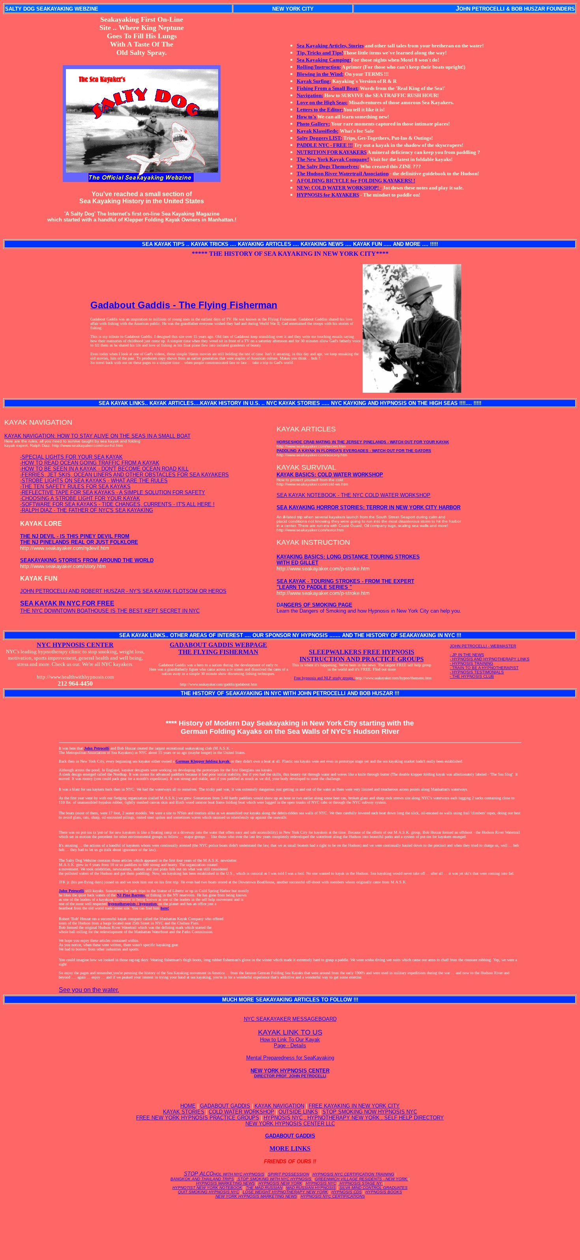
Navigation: (310, 95)
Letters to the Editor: (320, 109)
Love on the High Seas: (322, 102)
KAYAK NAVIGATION (279, 1106)
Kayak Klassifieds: (318, 131)
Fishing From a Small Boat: (328, 88)
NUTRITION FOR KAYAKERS (332, 152)
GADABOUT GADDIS (225, 1106)
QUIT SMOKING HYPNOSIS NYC (208, 1192)
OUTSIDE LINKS (298, 1112)
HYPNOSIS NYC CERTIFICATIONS (333, 1196)
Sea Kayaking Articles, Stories (330, 46)
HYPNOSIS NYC (321, 1183)
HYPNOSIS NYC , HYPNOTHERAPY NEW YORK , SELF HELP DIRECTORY (354, 1118)
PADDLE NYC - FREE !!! (325, 145)
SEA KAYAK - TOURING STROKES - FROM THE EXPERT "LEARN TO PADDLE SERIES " (345, 584)
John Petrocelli (96, 748)
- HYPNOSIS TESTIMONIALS (477, 672)
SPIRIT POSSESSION (288, 1174)
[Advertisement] (290, 1222)
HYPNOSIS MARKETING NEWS (225, 1183)
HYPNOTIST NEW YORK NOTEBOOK (207, 1187)
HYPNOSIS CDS (346, 1192)
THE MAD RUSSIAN (264, 1187)
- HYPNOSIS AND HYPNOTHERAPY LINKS (489, 659)
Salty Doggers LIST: (319, 138)
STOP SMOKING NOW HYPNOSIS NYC (369, 1112)
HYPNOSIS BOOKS (383, 1192)
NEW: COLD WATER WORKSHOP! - (339, 188)
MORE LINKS (290, 1148)
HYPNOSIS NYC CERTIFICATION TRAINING (353, 1174)
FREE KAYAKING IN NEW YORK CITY (354, 1106)
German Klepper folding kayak (203, 761)
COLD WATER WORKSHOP (241, 1112)
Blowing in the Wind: (320, 74)
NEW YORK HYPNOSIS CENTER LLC (290, 1124)
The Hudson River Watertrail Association (343, 173)
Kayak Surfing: (314, 81)
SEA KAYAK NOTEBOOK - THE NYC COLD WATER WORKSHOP (353, 495)
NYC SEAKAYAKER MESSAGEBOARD (290, 1019)
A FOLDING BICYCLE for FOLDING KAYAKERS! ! (356, 181)
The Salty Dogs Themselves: (328, 166)
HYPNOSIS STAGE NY (361, 1183)
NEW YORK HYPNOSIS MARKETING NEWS (256, 1196)
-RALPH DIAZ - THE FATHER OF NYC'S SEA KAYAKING (86, 510)
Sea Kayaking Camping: (324, 60)
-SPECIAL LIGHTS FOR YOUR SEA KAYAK (71, 457)
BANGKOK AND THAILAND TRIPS (202, 1179)
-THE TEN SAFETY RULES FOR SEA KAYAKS (75, 486)
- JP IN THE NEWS (467, 654)
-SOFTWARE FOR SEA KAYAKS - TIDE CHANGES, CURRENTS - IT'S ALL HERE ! (117, 504)
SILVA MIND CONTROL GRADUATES (373, 1187)
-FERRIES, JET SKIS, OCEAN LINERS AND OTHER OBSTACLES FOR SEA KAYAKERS (124, 475)
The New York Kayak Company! (333, 159)
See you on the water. (89, 989)
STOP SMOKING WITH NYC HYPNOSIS (274, 1179)
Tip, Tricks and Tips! (320, 53)
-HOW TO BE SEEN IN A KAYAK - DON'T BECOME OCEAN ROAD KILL (104, 469)
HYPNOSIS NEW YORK (280, 1183)
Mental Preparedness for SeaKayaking (290, 1058)
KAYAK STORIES (183, 1112)
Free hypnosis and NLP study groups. (324, 678)
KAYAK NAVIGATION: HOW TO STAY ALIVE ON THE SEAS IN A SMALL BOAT (97, 436)
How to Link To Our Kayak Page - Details (290, 1042)
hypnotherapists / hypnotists (133, 904)
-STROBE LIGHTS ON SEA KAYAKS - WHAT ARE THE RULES (94, 481)
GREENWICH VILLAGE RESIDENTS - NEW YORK (361, 1179)
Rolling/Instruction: (319, 67)
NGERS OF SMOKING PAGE (318, 605)
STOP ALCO (224, 1174)
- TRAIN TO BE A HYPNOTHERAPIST (484, 668)
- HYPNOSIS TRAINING (471, 663)
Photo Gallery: (313, 124)
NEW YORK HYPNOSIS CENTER (290, 1073)
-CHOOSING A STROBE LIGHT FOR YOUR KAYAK (80, 498)
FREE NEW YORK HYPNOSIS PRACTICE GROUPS (197, 1118)
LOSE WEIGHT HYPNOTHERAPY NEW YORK (285, 1192)
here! (165, 908)
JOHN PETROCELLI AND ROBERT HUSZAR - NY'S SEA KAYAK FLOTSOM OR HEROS (123, 591)
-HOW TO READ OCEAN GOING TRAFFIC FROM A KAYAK (89, 463)
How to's (307, 117)
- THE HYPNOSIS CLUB (472, 676)
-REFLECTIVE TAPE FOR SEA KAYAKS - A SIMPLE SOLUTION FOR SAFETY (112, 492)
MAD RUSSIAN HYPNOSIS (311, 1187)
